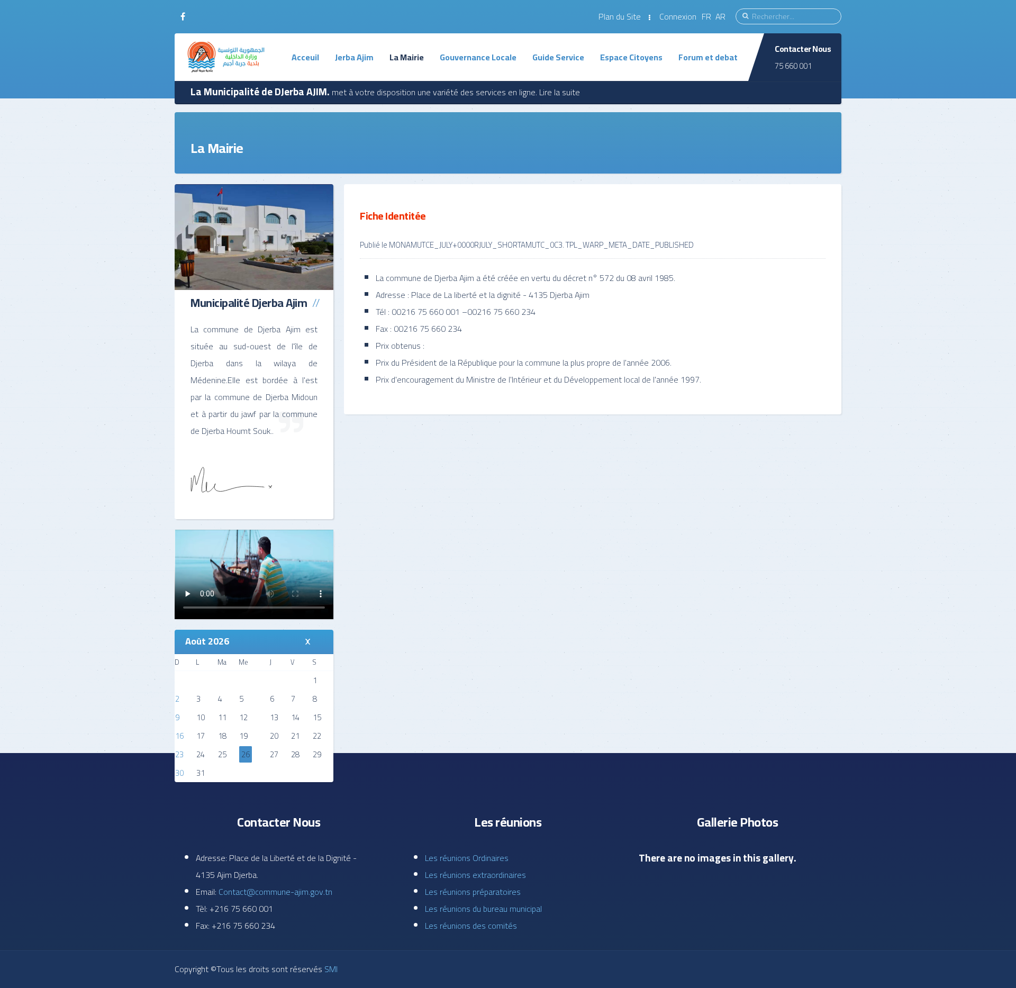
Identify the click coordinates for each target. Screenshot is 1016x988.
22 (317, 736)
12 (243, 717)
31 (200, 773)
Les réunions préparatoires (473, 892)
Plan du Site (619, 16)
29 (317, 754)
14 (295, 717)
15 (317, 717)
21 (295, 736)
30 (179, 773)
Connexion (677, 16)
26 (245, 754)
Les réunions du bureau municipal (483, 909)
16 (179, 736)
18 (222, 736)
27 (274, 754)
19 (243, 736)
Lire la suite (559, 92)
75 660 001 (793, 66)
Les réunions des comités (471, 925)
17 (200, 736)
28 (295, 754)
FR (707, 16)
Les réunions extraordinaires (475, 875)
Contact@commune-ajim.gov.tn (275, 892)
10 (200, 717)
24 (200, 754)
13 (274, 717)
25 (222, 754)
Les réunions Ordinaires (467, 858)
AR (720, 16)
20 (274, 736)
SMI (330, 969)
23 (179, 754)
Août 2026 (207, 641)
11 (222, 717)
